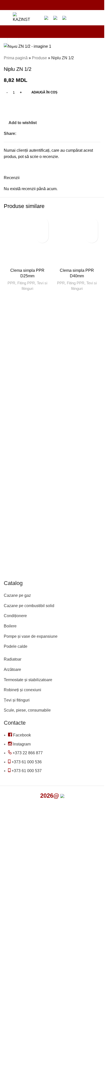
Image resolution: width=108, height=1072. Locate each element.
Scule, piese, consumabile (27, 710)
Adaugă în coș (44, 92)
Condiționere (15, 616)
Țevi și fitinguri (17, 700)
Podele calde (15, 646)
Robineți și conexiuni (22, 690)
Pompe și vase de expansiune (31, 636)
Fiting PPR (26, 283)
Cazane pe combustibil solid (29, 606)
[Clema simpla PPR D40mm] (77, 240)
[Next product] (97, 58)
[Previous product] (85, 58)
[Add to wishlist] (42, 224)
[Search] (37, 18)
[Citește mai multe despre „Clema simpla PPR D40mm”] (91, 236)
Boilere (10, 626)
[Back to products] (91, 58)
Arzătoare (12, 669)
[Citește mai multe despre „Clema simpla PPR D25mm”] (42, 236)
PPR (11, 283)
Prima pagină (16, 58)
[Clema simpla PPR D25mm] (27, 240)
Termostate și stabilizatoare (28, 680)
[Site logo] (21, 17)
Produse (39, 58)
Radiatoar (12, 659)
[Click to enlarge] (13, 40)
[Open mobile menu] (5, 18)
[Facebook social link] (19, 133)
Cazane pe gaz (17, 595)
